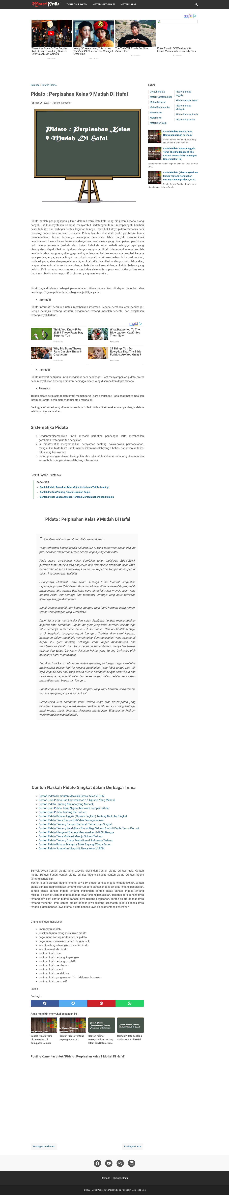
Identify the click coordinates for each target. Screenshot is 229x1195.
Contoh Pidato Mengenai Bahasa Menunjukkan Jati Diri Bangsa (76, 832)
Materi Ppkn (156, 112)
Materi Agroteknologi (161, 97)
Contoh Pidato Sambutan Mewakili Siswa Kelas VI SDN (71, 796)
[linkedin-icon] (131, 1163)
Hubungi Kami (120, 1178)
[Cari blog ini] (196, 4)
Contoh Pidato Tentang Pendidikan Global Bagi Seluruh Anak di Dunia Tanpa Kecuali (89, 828)
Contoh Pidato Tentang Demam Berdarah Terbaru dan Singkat (75, 824)
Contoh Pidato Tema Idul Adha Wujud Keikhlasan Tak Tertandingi (74, 487)
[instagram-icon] (120, 1163)
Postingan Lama (132, 1146)
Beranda (105, 1178)
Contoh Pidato (77, 4)
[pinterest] (101, 1003)
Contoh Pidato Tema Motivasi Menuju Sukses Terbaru (70, 836)
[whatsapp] (130, 1003)
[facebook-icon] (97, 1163)
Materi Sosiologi (158, 123)
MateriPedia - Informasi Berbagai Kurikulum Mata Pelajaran (119, 1190)
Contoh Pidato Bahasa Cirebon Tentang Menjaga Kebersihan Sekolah (77, 497)
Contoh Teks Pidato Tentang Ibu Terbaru (62, 812)
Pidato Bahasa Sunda (187, 114)
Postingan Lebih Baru (44, 1146)
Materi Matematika (160, 107)
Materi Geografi (104, 4)
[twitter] (73, 1003)
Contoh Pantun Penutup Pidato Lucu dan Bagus (65, 492)
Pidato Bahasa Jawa (186, 100)
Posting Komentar (61, 102)
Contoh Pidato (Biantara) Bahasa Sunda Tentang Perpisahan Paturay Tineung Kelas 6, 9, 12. (180, 176)
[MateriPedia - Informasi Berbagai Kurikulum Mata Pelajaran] (46, 4)
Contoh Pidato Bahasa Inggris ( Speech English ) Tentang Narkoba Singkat (83, 816)
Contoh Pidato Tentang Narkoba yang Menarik (66, 804)
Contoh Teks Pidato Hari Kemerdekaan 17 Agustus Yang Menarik (77, 800)
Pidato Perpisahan (185, 119)
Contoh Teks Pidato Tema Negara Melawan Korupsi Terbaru (74, 808)
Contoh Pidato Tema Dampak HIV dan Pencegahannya (71, 820)
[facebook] (45, 1003)
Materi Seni (128, 4)
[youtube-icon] (108, 1163)
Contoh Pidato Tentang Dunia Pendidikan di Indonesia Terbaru (75, 840)
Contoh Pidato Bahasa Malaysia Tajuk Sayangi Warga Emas (74, 844)
